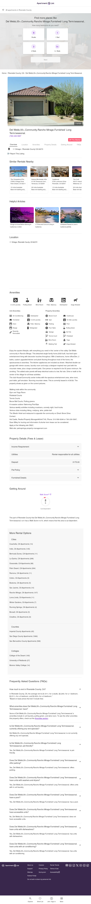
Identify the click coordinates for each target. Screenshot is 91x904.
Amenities (36, 144)
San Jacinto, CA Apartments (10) (21, 587)
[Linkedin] (70, 865)
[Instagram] (84, 865)
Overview (13, 144)
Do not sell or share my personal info (39, 879)
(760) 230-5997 (15, 136)
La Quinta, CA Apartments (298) (21, 558)
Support (29, 868)
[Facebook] (73, 865)
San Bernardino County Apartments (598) (25, 641)
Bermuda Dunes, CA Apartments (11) (23, 553)
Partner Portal (31, 876)
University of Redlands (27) (19, 660)
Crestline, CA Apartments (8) (20, 617)
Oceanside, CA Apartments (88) (21, 563)
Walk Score (44, 494)
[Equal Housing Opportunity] (66, 865)
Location (25, 144)
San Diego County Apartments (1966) (23, 636)
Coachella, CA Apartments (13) (21, 544)
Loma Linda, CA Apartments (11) (21, 597)
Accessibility (54, 872)
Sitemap (30, 872)
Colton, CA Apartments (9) (19, 578)
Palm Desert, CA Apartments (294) (22, 568)
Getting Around (66, 144)
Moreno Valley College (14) (19, 665)
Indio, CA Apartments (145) (19, 549)
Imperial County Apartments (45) (21, 631)
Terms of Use (54, 868)
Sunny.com (42, 872)
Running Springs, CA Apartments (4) (23, 607)
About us (30, 865)
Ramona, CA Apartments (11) (20, 573)
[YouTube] (80, 865)
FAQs (79, 144)
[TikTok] (87, 865)
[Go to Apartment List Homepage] (45, 3)
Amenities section (41, 718)
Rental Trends (54, 865)
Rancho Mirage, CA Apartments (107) (23, 592)
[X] (77, 865)
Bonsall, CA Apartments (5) (19, 612)
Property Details (50, 144)
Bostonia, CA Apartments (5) (20, 583)
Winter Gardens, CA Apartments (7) (22, 602)
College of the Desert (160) (19, 655)
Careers (41, 865)
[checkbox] (33, 34)
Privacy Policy (43, 868)
